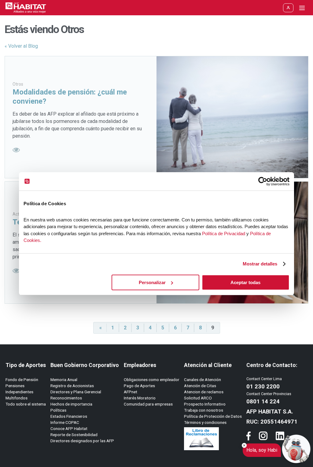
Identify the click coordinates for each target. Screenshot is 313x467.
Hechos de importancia (71, 404)
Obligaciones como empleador (151, 379)
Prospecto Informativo (205, 404)
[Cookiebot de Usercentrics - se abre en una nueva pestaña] (262, 181)
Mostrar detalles (260, 263)
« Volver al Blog (21, 46)
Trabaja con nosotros (203, 410)
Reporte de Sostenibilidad (74, 434)
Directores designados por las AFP (82, 440)
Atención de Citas (200, 385)
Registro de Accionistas (72, 385)
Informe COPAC (64, 422)
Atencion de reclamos (203, 391)
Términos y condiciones (205, 422)
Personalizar (152, 282)
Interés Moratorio (140, 397)
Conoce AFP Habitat (68, 428)
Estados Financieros (68, 416)
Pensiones (15, 385)
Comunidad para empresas (148, 404)
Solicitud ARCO (198, 397)
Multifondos (17, 397)
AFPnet (130, 391)
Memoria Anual (63, 379)
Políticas (58, 410)
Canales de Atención (202, 379)
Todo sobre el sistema (26, 404)
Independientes (19, 391)
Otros (18, 84)
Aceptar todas (245, 282)
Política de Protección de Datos (213, 416)
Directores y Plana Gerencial (75, 391)
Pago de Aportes (139, 385)
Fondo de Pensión (22, 379)
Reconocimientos (66, 397)
